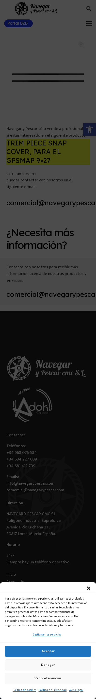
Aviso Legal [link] (76, 689)
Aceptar (48, 651)
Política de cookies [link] (24, 689)
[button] (88, 588)
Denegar (48, 665)
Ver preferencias (48, 678)
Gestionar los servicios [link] (46, 634)
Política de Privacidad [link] (53, 689)
